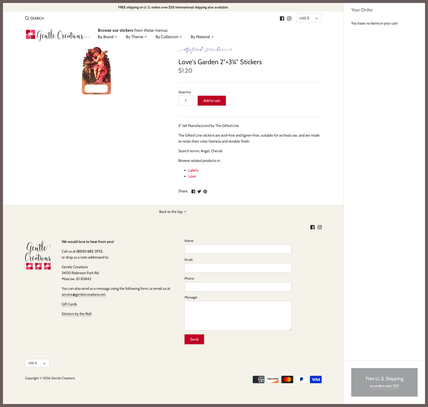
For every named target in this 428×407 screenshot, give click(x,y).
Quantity (184, 92)
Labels (193, 170)
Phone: (189, 278)
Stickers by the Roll (77, 314)
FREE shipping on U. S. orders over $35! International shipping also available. (173, 7)
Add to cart (211, 100)
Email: (189, 260)
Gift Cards (69, 304)
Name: (189, 241)
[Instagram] (289, 18)
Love (192, 176)
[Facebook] (282, 18)
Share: (183, 191)
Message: (191, 297)
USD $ (304, 18)
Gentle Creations (63, 378)
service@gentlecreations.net (83, 294)
